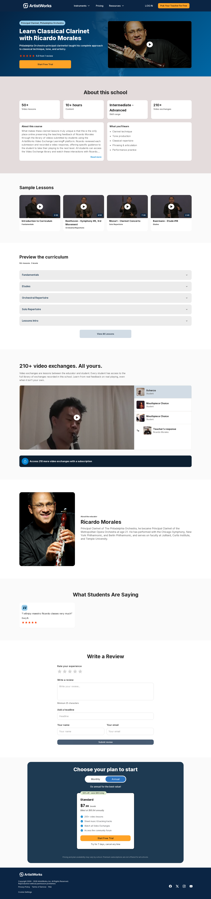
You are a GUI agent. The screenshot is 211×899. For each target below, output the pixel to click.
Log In (149, 5)
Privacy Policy (24, 887)
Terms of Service (39, 887)
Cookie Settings (25, 892)
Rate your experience (69, 666)
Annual (116, 779)
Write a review (65, 679)
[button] (150, 44)
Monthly (95, 779)
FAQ (50, 887)
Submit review (105, 742)
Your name (63, 725)
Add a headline (65, 709)
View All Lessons (105, 334)
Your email (113, 725)
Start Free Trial (45, 64)
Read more (96, 157)
